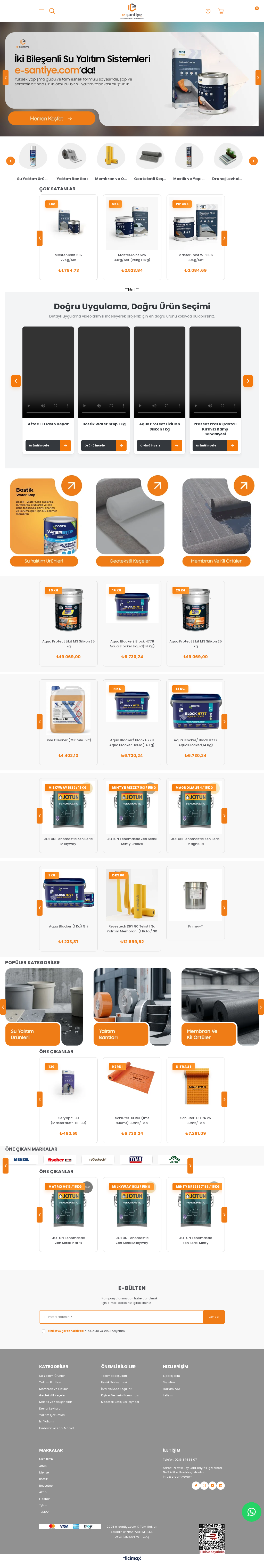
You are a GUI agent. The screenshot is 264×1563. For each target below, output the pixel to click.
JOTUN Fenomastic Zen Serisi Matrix (68, 1240)
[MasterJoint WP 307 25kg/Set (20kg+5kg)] (195, 223)
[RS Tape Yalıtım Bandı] (195, 1086)
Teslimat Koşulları (114, 1376)
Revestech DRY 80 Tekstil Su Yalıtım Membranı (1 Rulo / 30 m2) (68, 929)
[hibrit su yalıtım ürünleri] (132, 79)
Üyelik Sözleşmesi (114, 1382)
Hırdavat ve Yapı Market (56, 1428)
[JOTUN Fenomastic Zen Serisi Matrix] (68, 1206)
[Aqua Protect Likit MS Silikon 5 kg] (195, 708)
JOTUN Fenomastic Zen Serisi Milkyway (132, 1240)
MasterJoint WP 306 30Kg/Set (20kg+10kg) (132, 257)
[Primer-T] (132, 895)
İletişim (168, 1395)
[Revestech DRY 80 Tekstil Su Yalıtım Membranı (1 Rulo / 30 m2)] (68, 895)
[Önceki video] (16, 381)
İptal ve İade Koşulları (116, 1389)
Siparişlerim (171, 1376)
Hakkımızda (171, 1389)
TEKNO (43, 1512)
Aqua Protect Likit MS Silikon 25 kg (132, 644)
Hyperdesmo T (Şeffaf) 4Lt (196, 926)
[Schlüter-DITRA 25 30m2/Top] (132, 1086)
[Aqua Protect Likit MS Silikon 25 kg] (132, 610)
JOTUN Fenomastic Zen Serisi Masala (195, 841)
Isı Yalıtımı (46, 1421)
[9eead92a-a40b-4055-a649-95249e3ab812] (70, 1526)
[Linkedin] (221, 1485)
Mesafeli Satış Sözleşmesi (120, 1402)
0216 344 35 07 (180, 1460)
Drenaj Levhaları (50, 1409)
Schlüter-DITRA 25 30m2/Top (132, 1120)
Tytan (43, 1505)
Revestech (46, 1486)
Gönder (214, 1317)
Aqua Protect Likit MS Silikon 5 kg (196, 742)
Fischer (44, 1499)
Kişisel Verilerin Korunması (120, 1395)
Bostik (43, 1479)
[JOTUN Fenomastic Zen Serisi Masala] (195, 807)
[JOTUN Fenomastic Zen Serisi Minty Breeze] (68, 807)
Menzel (44, 1473)
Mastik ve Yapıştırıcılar (55, 1402)
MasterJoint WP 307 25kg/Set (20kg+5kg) (195, 257)
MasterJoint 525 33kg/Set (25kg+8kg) (68, 257)
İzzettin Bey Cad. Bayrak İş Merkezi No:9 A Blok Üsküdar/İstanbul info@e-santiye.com (192, 1472)
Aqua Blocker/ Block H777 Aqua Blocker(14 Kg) (132, 742)
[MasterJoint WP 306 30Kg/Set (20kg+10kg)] (132, 223)
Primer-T (132, 926)
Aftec (43, 1466)
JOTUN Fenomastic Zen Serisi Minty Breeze (68, 841)
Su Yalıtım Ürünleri (52, 1376)
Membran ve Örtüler (53, 1389)
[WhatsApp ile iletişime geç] (251, 1512)
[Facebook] (196, 1485)
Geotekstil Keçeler (52, 1395)
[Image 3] (212, 1539)
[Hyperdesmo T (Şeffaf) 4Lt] (195, 895)
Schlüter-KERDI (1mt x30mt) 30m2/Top (68, 1120)
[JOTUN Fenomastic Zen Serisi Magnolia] (132, 807)
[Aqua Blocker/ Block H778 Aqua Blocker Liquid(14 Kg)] (68, 610)
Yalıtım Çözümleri (52, 1415)
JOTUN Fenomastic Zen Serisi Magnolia (132, 841)
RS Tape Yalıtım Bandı (195, 1120)
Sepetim (169, 1382)
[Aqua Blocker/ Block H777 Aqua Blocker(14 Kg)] (132, 708)
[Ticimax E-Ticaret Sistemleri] (132, 1559)
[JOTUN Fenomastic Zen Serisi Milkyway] (132, 1206)
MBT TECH (46, 1459)
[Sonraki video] (248, 381)
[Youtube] (212, 1485)
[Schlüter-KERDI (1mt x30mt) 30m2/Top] (68, 1086)
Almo (42, 1492)
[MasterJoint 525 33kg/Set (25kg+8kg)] (68, 223)
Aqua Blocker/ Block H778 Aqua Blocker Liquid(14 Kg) (68, 644)
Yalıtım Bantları (50, 1382)
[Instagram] (204, 1485)
